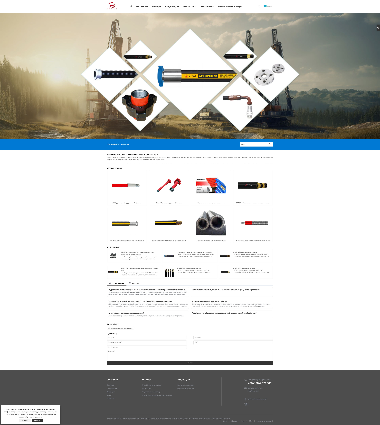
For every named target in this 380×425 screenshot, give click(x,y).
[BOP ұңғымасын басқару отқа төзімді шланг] (127, 200)
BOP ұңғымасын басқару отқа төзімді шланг (127, 203)
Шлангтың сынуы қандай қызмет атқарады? (126, 313)
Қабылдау (37, 420)
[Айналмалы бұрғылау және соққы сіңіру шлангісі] (169, 260)
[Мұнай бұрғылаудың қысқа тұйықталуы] (169, 200)
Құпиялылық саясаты (264, 421)
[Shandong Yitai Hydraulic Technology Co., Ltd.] (112, 9)
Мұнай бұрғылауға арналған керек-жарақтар (157, 395)
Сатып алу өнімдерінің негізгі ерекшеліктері (209, 301)
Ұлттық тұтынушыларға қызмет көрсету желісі (259, 380)
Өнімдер (113, 144)
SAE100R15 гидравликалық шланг (245, 252)
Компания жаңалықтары (185, 385)
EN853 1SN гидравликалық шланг (244, 268)
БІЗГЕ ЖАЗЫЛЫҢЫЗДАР (257, 399)
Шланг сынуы (147, 388)
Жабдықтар (111, 392)
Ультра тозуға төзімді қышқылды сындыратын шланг (169, 240)
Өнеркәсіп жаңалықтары (185, 388)
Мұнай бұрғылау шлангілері (151, 385)
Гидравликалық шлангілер (151, 392)
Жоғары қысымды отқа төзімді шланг (120, 328)
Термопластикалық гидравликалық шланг (211, 203)
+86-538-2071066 (260, 383)
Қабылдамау (25, 420)
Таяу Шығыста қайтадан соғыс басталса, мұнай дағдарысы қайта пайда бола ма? (224, 313)
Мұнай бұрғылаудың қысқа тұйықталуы (169, 203)
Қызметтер (110, 398)
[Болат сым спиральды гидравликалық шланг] (211, 237)
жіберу (190, 363)
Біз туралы (110, 385)
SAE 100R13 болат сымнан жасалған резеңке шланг (253, 203)
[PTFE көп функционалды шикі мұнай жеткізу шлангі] (127, 237)
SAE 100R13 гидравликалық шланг (189, 268)
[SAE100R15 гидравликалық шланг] (225, 260)
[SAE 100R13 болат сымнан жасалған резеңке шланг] (253, 200)
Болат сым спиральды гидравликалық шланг (211, 240)
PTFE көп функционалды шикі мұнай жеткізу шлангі (127, 240)
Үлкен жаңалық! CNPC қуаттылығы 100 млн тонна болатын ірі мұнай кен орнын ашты (226, 290)
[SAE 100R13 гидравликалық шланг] (169, 276)
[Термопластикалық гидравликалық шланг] (211, 200)
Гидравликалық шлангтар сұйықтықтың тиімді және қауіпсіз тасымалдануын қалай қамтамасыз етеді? (148, 290)
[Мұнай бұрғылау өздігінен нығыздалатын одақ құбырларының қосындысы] (113, 260)
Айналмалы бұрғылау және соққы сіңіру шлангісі (194, 252)
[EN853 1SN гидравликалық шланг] (225, 276)
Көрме (109, 395)
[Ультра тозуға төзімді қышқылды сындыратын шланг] (169, 237)
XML (250, 421)
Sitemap (234, 421)
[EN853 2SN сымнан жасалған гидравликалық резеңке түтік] (113, 276)
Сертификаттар (112, 388)
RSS (243, 421)
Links (225, 421)
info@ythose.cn (253, 391)
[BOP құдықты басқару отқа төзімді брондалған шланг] (253, 237)
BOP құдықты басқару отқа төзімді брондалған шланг (253, 240)
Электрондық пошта (255, 388)
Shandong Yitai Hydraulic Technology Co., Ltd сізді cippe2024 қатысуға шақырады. (140, 301)
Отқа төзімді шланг (123, 144)
